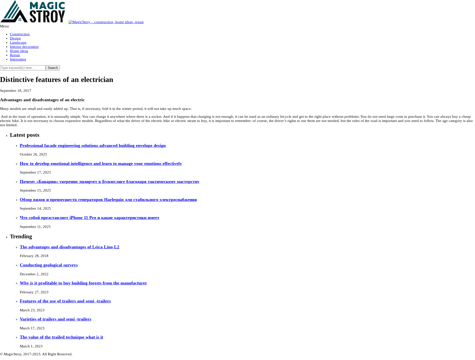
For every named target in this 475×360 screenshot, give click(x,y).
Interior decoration (24, 47)
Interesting (18, 59)
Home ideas (19, 51)
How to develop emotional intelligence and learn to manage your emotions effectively (101, 163)
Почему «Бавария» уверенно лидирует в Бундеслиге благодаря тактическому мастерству (109, 181)
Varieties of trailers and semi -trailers (55, 319)
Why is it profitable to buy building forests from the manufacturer (83, 282)
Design (15, 38)
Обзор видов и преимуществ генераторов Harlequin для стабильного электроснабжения (108, 199)
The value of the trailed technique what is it (61, 337)
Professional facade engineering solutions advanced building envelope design (93, 145)
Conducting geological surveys (49, 264)
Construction (20, 34)
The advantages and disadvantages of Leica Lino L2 (69, 246)
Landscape (18, 42)
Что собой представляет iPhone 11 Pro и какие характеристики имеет (89, 217)
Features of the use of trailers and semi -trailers (65, 301)
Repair (15, 55)
